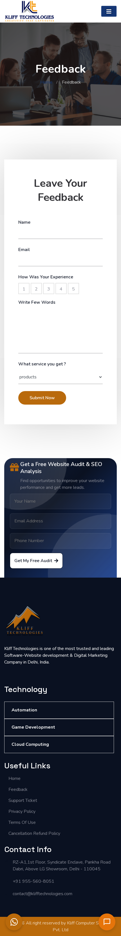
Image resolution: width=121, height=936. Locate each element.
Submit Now (42, 398)
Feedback (18, 789)
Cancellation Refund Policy (34, 833)
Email (24, 250)
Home (46, 82)
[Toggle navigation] (109, 11)
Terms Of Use (22, 822)
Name (24, 222)
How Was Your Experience (45, 277)
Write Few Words (36, 302)
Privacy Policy (21, 811)
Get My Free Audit (33, 561)
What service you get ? (42, 364)
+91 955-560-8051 (33, 881)
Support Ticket (22, 800)
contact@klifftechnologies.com (42, 894)
